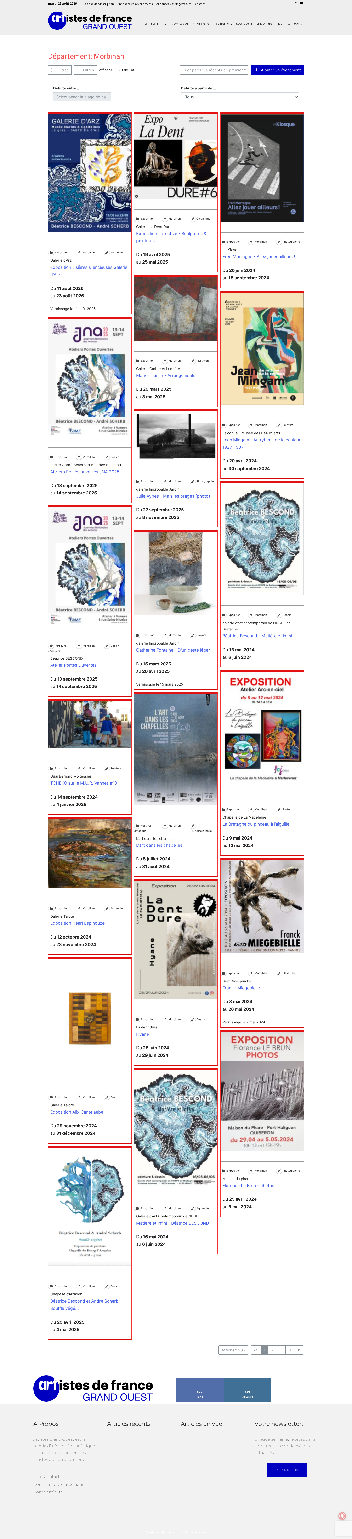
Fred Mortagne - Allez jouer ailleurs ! (258, 256)
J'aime (199, 1379)
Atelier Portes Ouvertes (73, 665)
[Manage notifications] (342, 1516)
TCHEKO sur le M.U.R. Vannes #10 (83, 783)
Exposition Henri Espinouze (77, 923)
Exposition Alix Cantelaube (76, 1112)
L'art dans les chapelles (159, 845)
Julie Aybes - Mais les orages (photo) (173, 495)
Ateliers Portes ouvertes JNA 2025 (84, 471)
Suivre (247, 1379)
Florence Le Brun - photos (248, 1185)
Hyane (142, 1033)
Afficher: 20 (232, 1350)
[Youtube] (301, 3)
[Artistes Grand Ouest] (90, 21)
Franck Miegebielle (241, 987)
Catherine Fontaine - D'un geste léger (173, 650)
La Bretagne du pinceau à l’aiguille (255, 824)
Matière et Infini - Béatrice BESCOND (172, 1222)
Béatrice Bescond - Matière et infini (257, 635)
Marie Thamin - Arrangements (165, 375)
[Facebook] (290, 3)
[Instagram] (295, 3)
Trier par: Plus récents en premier (213, 70)
